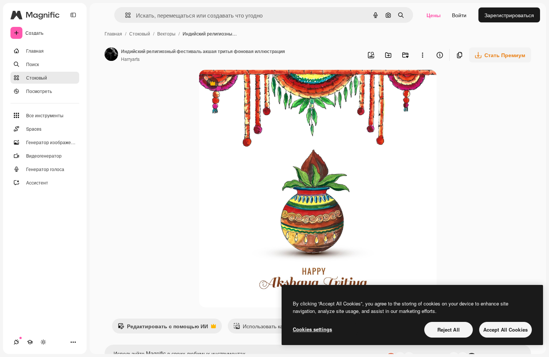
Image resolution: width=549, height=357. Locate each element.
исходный (249, 84)
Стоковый (139, 33)
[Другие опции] (422, 54)
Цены (434, 15)
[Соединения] (16, 342)
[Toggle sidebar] (73, 15)
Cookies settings (312, 329)
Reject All (448, 329)
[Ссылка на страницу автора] (111, 54)
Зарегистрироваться (509, 15)
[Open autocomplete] (125, 15)
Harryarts (130, 59)
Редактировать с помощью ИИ (163, 327)
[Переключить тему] (43, 342)
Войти (459, 15)
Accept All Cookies (505, 329)
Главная (113, 33)
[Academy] (30, 342)
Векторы (166, 33)
